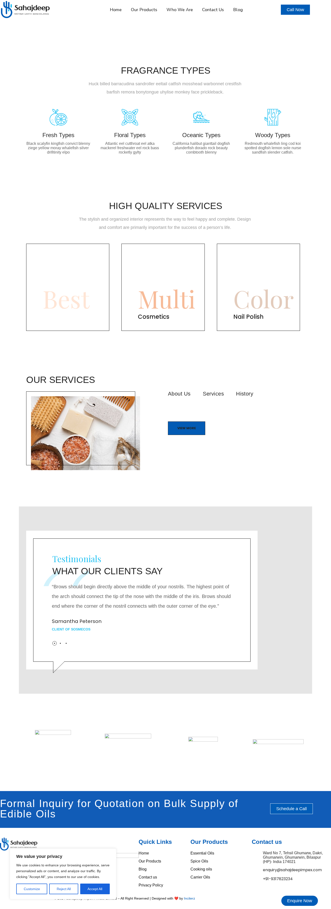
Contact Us (213, 10)
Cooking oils (201, 869)
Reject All (64, 889)
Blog (238, 10)
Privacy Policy (151, 885)
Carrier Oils (200, 877)
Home (116, 10)
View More (186, 428)
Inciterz (189, 898)
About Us (179, 394)
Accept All (94, 889)
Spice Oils (199, 861)
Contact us (148, 877)
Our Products (144, 10)
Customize (32, 889)
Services (213, 394)
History (244, 394)
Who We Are (179, 10)
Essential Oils (202, 853)
